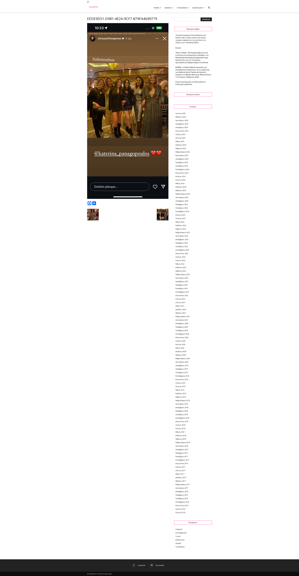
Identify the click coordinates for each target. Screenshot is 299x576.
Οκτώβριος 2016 (181, 498)
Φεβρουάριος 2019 (182, 400)
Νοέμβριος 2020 (181, 327)
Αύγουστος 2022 (181, 253)
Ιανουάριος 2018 (181, 446)
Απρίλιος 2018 (180, 435)
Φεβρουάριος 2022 (182, 274)
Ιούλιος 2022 (180, 257)
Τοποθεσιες (182, 8)
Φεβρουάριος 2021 (182, 316)
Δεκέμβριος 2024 (181, 159)
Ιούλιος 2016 (180, 509)
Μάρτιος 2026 (180, 117)
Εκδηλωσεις (197, 8)
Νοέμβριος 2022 (181, 243)
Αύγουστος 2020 (181, 337)
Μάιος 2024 (179, 183)
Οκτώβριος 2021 (181, 288)
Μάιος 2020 (179, 348)
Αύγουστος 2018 (181, 421)
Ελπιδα (178, 48)
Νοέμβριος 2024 (181, 162)
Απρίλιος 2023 (180, 225)
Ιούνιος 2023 (180, 218)
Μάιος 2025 (179, 141)
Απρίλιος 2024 (180, 187)
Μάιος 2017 (179, 474)
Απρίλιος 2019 (180, 393)
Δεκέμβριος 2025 (181, 124)
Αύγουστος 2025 (181, 131)
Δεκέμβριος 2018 (181, 407)
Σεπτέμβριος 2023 (182, 211)
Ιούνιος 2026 (180, 113)
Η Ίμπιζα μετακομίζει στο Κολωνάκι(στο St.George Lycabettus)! (190, 83)
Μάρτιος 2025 (180, 148)
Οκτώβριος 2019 (181, 372)
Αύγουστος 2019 (181, 379)
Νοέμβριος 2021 (181, 285)
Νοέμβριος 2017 (181, 453)
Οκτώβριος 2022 (181, 246)
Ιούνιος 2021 (180, 302)
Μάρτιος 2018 (180, 439)
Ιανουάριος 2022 (181, 278)
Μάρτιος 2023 (180, 229)
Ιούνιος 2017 (180, 470)
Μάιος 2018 (179, 432)
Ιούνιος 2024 (180, 180)
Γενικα (156, 8)
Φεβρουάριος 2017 (182, 484)
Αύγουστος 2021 (181, 295)
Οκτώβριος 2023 (181, 208)
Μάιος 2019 (179, 390)
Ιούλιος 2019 (180, 383)
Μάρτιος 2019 (180, 397)
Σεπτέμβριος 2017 (182, 460)
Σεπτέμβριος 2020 (182, 334)
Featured (178, 529)
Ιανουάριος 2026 (181, 120)
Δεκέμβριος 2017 (181, 449)
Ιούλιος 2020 (180, 341)
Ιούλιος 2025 (180, 134)
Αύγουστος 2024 (181, 173)
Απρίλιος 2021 (180, 309)
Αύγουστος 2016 (181, 505)
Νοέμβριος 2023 (181, 204)
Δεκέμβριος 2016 (181, 491)
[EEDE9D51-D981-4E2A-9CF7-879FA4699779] (127, 198)
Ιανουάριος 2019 (181, 404)
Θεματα (168, 8)
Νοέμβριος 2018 (181, 411)
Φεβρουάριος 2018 (182, 442)
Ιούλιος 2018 (180, 425)
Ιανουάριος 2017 (181, 488)
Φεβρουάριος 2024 (182, 194)
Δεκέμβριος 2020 (181, 323)
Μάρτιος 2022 (180, 271)
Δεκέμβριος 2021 (181, 281)
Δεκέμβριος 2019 (181, 365)
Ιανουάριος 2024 (181, 197)
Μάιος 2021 (179, 306)
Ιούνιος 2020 (180, 344)
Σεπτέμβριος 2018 (182, 418)
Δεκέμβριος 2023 (181, 201)
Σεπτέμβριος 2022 (182, 250)
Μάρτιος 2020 (180, 355)
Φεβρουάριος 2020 (182, 358)
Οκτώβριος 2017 (181, 456)
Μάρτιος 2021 (180, 313)
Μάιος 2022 (179, 264)
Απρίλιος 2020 (180, 351)
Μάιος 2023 (179, 222)
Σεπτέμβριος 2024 (182, 169)
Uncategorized (180, 533)
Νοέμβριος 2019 (181, 369)
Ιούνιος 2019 (180, 386)
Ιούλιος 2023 (180, 215)
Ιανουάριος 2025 (181, 155)
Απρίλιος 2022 (180, 267)
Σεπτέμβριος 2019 (182, 376)
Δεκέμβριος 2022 (181, 239)
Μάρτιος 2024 (180, 190)
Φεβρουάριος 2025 (182, 152)
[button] (209, 8)
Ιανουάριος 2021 (181, 320)
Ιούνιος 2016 (180, 512)
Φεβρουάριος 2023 (182, 232)
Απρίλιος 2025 (180, 145)
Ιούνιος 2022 (180, 260)
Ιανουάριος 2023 (181, 236)
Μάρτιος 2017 (180, 481)
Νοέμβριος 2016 (181, 495)
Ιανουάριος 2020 (181, 362)
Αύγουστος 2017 (181, 463)
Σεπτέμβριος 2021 (182, 292)
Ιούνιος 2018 (180, 428)
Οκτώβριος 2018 (181, 414)
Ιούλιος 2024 (180, 176)
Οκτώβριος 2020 (181, 330)
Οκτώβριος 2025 (181, 127)
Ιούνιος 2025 (180, 138)
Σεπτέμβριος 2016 (182, 502)
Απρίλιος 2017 (180, 477)
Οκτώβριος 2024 (181, 166)
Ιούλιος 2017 (180, 467)
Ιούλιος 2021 (180, 299)
